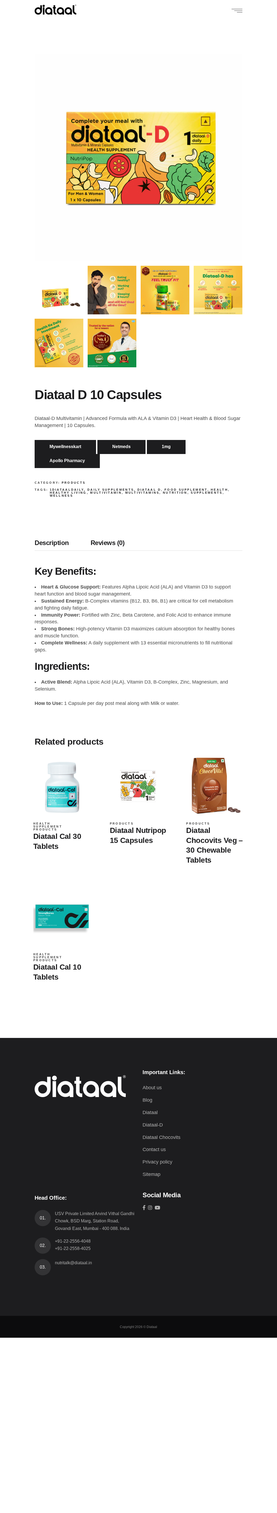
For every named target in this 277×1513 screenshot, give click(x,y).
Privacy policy (157, 1162)
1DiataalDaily (67, 489)
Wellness (61, 495)
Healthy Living (68, 492)
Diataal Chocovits (161, 1137)
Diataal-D (153, 1125)
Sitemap (151, 1174)
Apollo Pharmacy (67, 460)
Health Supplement (47, 825)
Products (73, 482)
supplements (206, 492)
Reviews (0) (108, 542)
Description (52, 542)
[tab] (57, 545)
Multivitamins (142, 492)
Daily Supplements (110, 489)
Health (219, 489)
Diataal (150, 1112)
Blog (147, 1100)
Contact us (154, 1149)
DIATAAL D (149, 489)
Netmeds (121, 446)
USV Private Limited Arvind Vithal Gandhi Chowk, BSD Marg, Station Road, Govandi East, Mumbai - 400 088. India (94, 1220)
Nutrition (175, 492)
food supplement (185, 489)
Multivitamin (106, 492)
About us (152, 1087)
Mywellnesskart (65, 446)
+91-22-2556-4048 (73, 1241)
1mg (166, 446)
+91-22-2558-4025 (73, 1248)
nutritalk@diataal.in (73, 1262)
